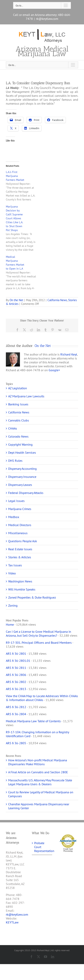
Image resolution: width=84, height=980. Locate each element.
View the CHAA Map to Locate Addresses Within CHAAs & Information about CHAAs (42, 698)
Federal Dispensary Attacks (25, 493)
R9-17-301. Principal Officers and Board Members (39, 642)
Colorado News (18, 436)
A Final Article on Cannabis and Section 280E (38, 772)
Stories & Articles (19, 557)
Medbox (13, 517)
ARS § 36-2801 (16, 653)
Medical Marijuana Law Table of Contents (33, 721)
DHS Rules (15, 461)
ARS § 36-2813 (16, 689)
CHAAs (12, 428)
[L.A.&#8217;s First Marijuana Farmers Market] (23, 185)
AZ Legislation (17, 388)
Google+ (54, 370)
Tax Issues (15, 565)
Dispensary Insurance (22, 477)
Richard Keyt (68, 354)
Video (12, 573)
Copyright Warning (20, 444)
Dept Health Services (22, 452)
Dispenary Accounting (22, 469)
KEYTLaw (12, 922)
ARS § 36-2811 (16, 668)
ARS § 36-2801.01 (18, 661)
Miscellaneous (18, 533)
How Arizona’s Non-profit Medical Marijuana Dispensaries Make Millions (37, 762)
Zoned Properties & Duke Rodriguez (32, 597)
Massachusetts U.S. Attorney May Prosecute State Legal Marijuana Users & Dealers (40, 782)
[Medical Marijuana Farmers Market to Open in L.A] (23, 272)
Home (10, 624)
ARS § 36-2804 (16, 714)
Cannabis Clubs (18, 420)
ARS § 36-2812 (16, 707)
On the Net (16, 300)
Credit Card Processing (68, 850)
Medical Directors (19, 525)
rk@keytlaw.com (47, 19)
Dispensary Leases (20, 485)
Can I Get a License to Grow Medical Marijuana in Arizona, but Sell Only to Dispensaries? (38, 633)
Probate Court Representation (42, 847)
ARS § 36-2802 (16, 682)
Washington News (20, 581)
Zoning (13, 605)
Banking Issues (18, 404)
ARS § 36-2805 (16, 743)
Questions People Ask (22, 541)
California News (57, 300)
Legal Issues (16, 501)
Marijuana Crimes (19, 509)
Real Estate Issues (20, 549)
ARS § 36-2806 (16, 675)
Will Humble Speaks (21, 589)
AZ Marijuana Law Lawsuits (26, 396)
